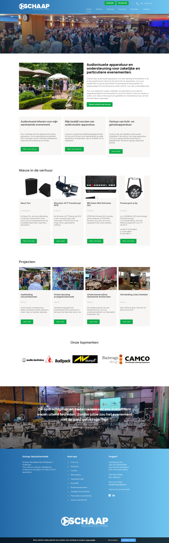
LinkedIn (110, 3)
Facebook (122, 3)
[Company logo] (34, 5)
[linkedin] (114, 495)
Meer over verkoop (74, 149)
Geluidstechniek (77, 479)
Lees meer (27, 322)
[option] (40, 136)
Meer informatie (29, 241)
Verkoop (110, 9)
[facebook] (110, 495)
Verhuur (99, 9)
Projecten (134, 9)
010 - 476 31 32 (146, 3)
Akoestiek (75, 483)
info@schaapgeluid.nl (117, 484)
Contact (146, 9)
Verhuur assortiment (79, 500)
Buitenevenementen (79, 487)
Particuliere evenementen (81, 496)
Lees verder (116, 151)
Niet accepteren (113, 540)
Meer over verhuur (30, 149)
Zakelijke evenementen (80, 492)
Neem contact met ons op (99, 104)
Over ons (122, 9)
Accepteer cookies (128, 540)
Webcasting (76, 475)
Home (88, 9)
